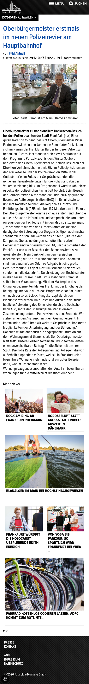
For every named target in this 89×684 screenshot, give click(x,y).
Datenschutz (13, 664)
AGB (7, 655)
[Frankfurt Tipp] (11, 13)
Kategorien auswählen (17, 17)
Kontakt (10, 647)
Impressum (12, 659)
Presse (9, 642)
